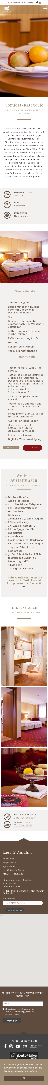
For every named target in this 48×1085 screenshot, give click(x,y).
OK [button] (24, 1078)
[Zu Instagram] (39, 2)
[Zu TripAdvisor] (26, 1047)
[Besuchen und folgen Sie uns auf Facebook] (37, 2)
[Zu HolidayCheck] (37, 1047)
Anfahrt (32, 2)
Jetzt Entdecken (24, 817)
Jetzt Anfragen (11, 448)
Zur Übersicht (23, 825)
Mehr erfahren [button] (31, 1071)
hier (24, 586)
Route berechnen (15, 910)
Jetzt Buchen (32, 448)
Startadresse (9, 898)
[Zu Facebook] (6, 1047)
